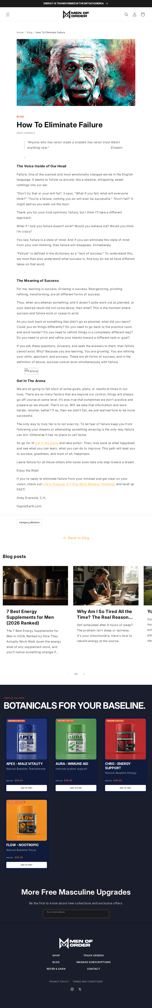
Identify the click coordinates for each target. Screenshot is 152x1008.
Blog (29, 32)
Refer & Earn (56, 968)
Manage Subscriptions (94, 962)
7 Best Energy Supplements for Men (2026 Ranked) (30, 617)
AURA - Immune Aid (72, 764)
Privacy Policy (59, 981)
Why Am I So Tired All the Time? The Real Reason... (105, 614)
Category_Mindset (29, 522)
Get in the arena (46, 443)
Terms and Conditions (88, 981)
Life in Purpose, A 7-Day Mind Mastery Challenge (79, 484)
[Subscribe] (104, 913)
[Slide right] (84, 674)
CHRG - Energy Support (118, 766)
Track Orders (93, 955)
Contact (93, 968)
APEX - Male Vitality (24, 764)
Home (20, 32)
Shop (56, 955)
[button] (8, 14)
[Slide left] (68, 674)
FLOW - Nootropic (22, 845)
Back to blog (78, 538)
